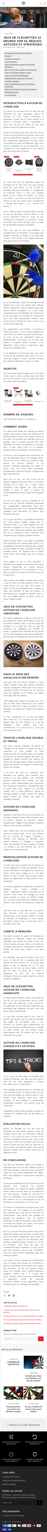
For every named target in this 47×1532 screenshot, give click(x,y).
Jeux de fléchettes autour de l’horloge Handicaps (20, 85)
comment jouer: (11, 62)
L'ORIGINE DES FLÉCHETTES (16, 1306)
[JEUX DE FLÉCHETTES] (23, 177)
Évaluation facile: (11, 92)
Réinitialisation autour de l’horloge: (19, 78)
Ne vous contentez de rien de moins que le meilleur (23, 1320)
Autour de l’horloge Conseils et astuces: (21, 89)
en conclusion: (11, 95)
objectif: (8, 56)
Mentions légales (9, 1484)
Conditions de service (11, 1477)
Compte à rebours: (12, 81)
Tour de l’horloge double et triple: (18, 73)
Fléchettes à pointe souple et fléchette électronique (22, 1323)
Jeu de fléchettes (14, 1522)
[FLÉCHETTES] (23, 407)
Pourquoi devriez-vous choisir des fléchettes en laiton (23, 1316)
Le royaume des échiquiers (13, 1515)
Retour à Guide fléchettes (24, 1424)
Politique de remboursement (13, 1481)
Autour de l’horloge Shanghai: (17, 75)
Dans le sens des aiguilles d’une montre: (21, 70)
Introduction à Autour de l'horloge (18, 53)
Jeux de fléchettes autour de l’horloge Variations (20, 66)
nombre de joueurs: (12, 59)
